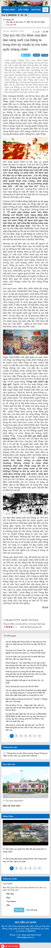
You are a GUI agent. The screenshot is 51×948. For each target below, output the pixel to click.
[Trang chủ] (25, 3)
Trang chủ (9, 19)
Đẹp (8, 897)
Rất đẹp (10, 894)
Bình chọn (19, 910)
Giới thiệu (23, 10)
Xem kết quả (31, 910)
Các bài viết (11, 24)
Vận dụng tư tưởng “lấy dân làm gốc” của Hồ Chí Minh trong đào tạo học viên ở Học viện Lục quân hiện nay (25, 727)
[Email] (47, 31)
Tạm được (11, 901)
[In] (44, 31)
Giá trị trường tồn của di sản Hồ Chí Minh (22, 686)
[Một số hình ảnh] (25, 783)
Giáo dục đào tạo (40, 10)
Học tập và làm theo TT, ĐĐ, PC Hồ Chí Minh (25, 22)
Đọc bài (36, 55)
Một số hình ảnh (11, 805)
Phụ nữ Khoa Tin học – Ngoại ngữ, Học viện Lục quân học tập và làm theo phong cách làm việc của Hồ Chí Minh (26, 707)
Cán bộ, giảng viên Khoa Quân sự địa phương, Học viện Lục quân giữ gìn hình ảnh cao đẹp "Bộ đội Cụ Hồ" (26, 644)
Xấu (8, 905)
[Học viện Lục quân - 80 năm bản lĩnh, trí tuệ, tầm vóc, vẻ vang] (25, 832)
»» (39, 736)
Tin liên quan (10, 636)
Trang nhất (9, 10)
